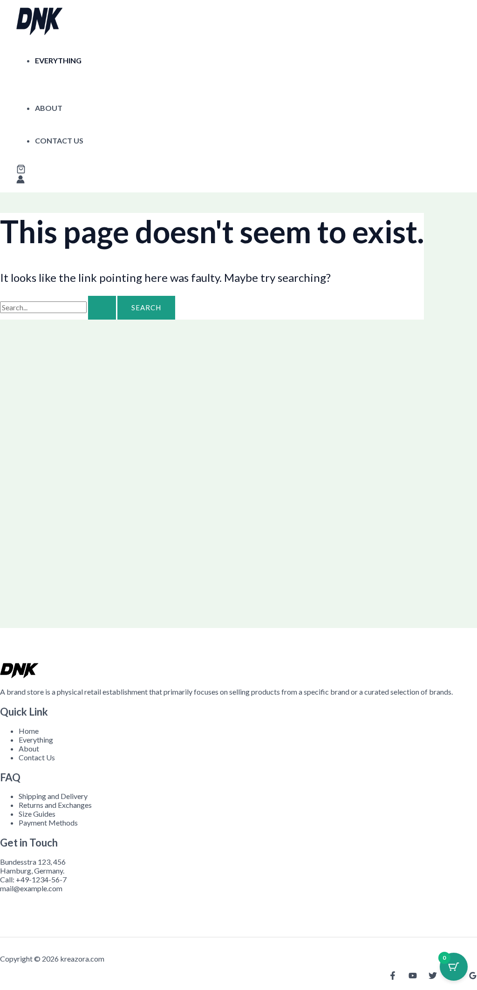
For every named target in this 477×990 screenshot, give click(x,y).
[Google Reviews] (473, 976)
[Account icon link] (20, 180)
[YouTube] (413, 976)
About (48, 107)
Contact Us (59, 140)
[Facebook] (392, 976)
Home (29, 730)
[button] (21, 169)
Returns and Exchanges (55, 804)
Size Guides (37, 813)
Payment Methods (48, 822)
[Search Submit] (102, 308)
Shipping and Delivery (53, 796)
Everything (58, 60)
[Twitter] (433, 976)
